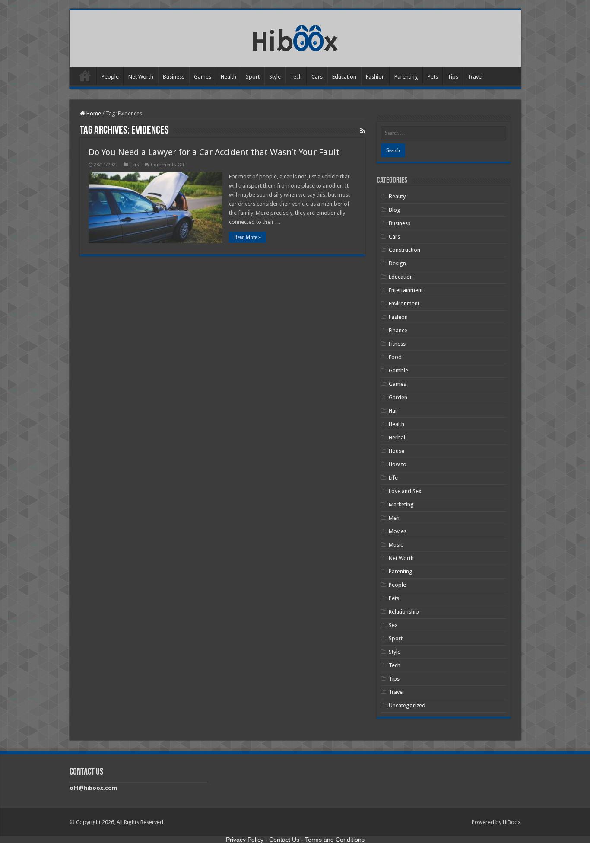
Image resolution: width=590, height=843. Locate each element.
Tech (296, 76)
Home (85, 76)
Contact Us (284, 839)
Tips (452, 76)
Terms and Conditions (335, 839)
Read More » (247, 237)
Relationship (404, 611)
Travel (475, 76)
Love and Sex (405, 491)
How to (397, 464)
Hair (394, 410)
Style (275, 76)
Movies (397, 531)
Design (397, 263)
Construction (404, 250)
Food (395, 357)
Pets (433, 76)
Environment (404, 303)
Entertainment (406, 290)
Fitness (397, 343)
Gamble (398, 370)
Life (393, 477)
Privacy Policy (244, 839)
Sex (393, 625)
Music (396, 544)
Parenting (406, 76)
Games (202, 76)
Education (344, 76)
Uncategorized (407, 705)
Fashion (375, 76)
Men (394, 518)
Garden (398, 397)
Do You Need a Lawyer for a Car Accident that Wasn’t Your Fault (214, 152)
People (110, 76)
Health (228, 76)
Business (173, 76)
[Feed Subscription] (362, 130)
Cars (317, 76)
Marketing (401, 504)
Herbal (397, 437)
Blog (394, 210)
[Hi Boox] (295, 36)
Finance (398, 330)
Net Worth (140, 76)
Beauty (397, 196)
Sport (253, 76)
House (396, 451)
